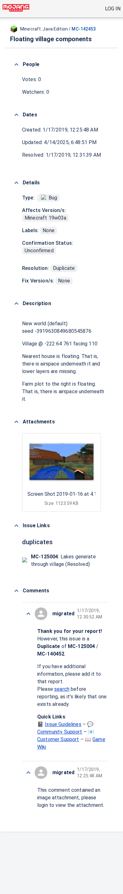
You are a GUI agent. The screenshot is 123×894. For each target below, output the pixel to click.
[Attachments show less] (16, 422)
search (61, 689)
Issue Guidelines (63, 724)
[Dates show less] (16, 115)
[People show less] (16, 64)
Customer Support (58, 739)
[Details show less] (16, 182)
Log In (112, 9)
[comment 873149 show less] (28, 772)
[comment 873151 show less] (28, 613)
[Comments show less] (16, 590)
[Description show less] (16, 303)
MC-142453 (84, 28)
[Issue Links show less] (16, 525)
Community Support (59, 732)
